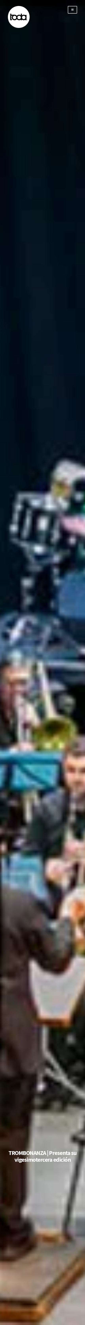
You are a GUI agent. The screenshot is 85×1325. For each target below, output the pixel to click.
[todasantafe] (19, 27)
